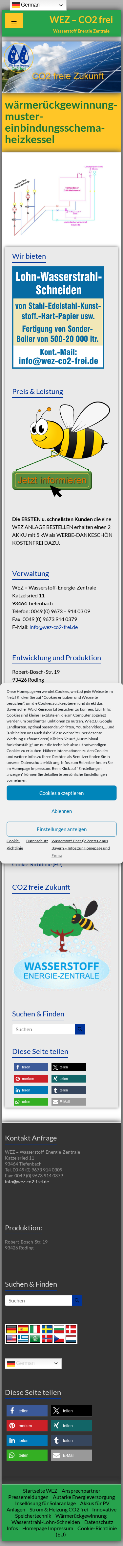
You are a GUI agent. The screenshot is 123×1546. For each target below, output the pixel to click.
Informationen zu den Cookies (82, 750)
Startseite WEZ (40, 1490)
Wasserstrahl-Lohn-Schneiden (45, 1522)
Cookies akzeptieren (61, 793)
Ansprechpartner (81, 1490)
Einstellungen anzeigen (62, 829)
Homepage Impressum (30, 768)
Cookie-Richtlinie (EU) (37, 864)
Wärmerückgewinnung (81, 1515)
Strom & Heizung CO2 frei (59, 1509)
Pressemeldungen (28, 1497)
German (25, 1363)
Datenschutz (37, 840)
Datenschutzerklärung (40, 762)
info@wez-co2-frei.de (54, 627)
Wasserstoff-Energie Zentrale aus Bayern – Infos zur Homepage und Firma (80, 847)
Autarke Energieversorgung (84, 1497)
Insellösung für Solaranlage (45, 1503)
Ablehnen (61, 811)
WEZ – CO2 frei (81, 19)
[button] (31, 1067)
